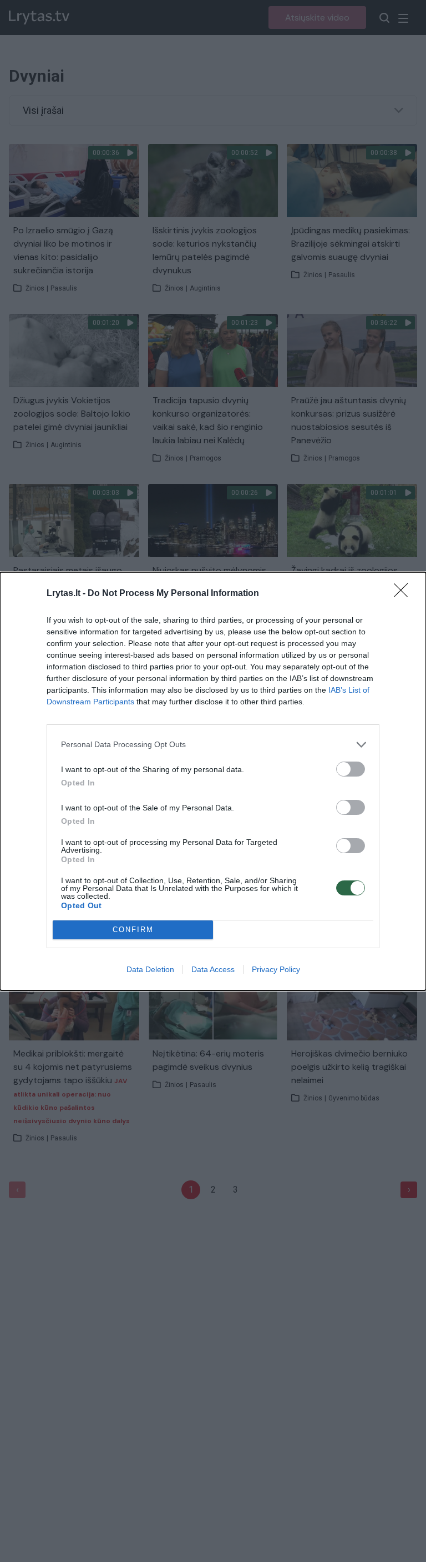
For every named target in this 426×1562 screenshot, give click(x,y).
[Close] (404, 593)
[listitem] (213, 744)
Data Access (213, 969)
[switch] (350, 769)
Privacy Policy (276, 969)
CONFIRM (133, 929)
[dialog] (213, 781)
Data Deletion (150, 969)
